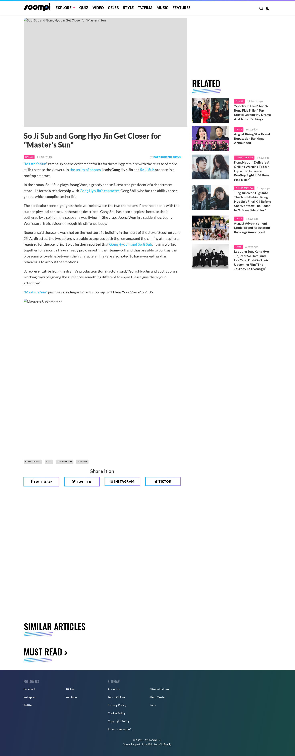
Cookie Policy (117, 713)
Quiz (83, 7)
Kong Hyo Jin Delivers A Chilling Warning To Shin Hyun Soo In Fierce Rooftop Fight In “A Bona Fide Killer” (251, 170)
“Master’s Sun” (35, 292)
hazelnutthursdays (167, 157)
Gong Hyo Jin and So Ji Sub (130, 244)
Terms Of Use (116, 697)
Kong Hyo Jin (32, 461)
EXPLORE (63, 7)
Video (98, 7)
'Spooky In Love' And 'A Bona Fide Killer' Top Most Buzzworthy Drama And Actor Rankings (252, 112)
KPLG (49, 461)
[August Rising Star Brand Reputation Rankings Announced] (210, 138)
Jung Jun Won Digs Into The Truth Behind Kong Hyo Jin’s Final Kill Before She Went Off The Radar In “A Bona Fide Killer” (252, 201)
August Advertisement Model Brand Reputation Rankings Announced (252, 227)
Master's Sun (65, 461)
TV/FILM (145, 7)
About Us (114, 689)
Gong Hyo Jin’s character (99, 190)
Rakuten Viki (155, 744)
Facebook (43, 482)
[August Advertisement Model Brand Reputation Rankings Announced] (210, 228)
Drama (29, 157)
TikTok (70, 689)
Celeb (113, 7)
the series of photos (85, 169)
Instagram (124, 481)
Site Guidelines (159, 689)
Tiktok (164, 481)
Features (182, 7)
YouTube (71, 697)
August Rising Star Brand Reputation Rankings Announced (252, 138)
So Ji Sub (147, 169)
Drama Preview (244, 157)
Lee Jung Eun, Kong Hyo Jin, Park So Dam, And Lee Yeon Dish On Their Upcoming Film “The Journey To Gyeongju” (251, 260)
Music (162, 7)
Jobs (153, 705)
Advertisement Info (120, 729)
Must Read (43, 651)
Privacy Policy (117, 705)
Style (128, 7)
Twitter (84, 482)
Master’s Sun (35, 164)
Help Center (158, 697)
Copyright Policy (118, 721)
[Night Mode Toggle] (267, 9)
